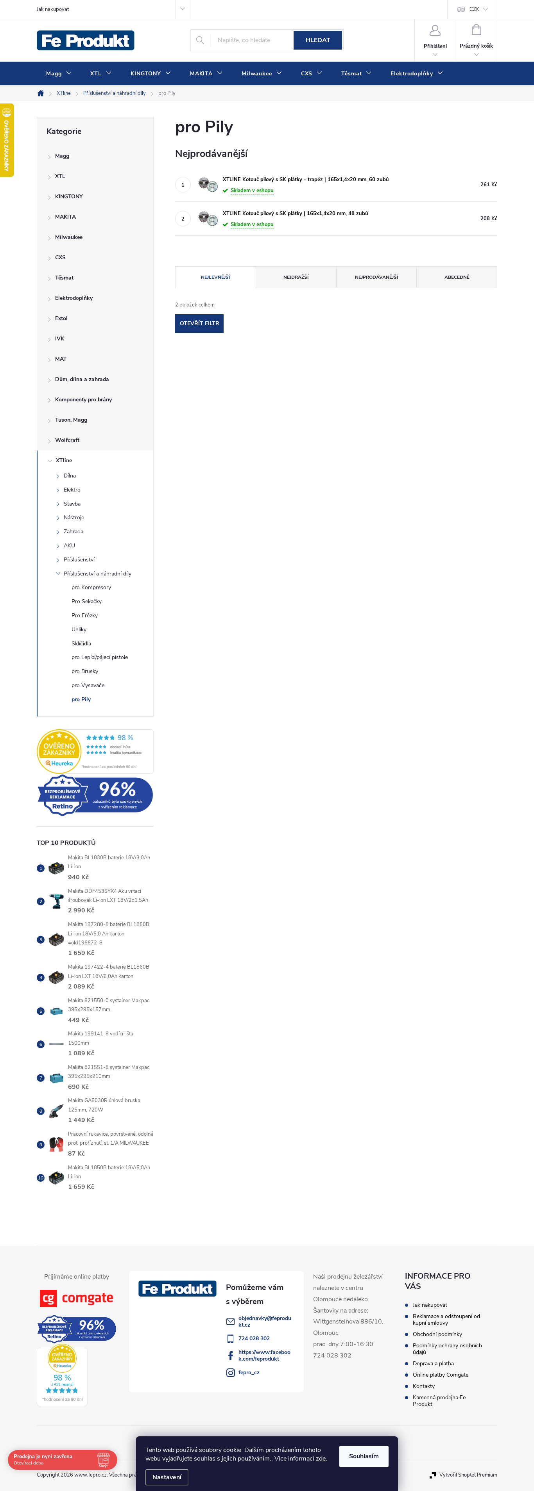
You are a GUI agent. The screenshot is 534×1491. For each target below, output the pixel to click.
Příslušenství (79, 559)
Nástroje (74, 517)
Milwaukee (68, 237)
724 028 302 (254, 1338)
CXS (60, 257)
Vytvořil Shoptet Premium (468, 1475)
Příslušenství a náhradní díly (97, 573)
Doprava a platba (433, 1363)
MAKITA (65, 217)
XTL (60, 176)
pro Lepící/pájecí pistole (100, 657)
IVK (59, 338)
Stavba (72, 504)
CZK (474, 9)
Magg (62, 156)
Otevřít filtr (199, 323)
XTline (64, 460)
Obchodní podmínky (437, 1334)
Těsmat (64, 277)
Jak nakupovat (53, 9)
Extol (61, 318)
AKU (69, 545)
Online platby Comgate (440, 1375)
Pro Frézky (85, 615)
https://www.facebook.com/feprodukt (264, 1355)
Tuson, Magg (71, 420)
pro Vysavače (88, 685)
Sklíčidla (81, 643)
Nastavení (166, 1477)
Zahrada (73, 531)
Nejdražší (295, 277)
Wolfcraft (67, 440)
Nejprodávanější (376, 277)
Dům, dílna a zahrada (82, 379)
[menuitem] (59, 74)
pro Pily (81, 699)
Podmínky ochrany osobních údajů (447, 1349)
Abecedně (456, 277)
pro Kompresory (91, 587)
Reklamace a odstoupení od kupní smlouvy (446, 1320)
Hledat (318, 40)
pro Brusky (85, 671)
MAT (61, 359)
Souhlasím (364, 1456)
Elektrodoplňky (74, 298)
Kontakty (424, 1386)
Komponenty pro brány (83, 399)
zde (321, 1458)
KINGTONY (69, 196)
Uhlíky (79, 629)
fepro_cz (249, 1372)
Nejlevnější (215, 277)
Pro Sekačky (87, 601)
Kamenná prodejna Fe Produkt (439, 1401)
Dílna (70, 475)
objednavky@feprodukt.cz (264, 1322)
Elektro (72, 489)
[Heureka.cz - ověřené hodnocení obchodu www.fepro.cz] (95, 751)
